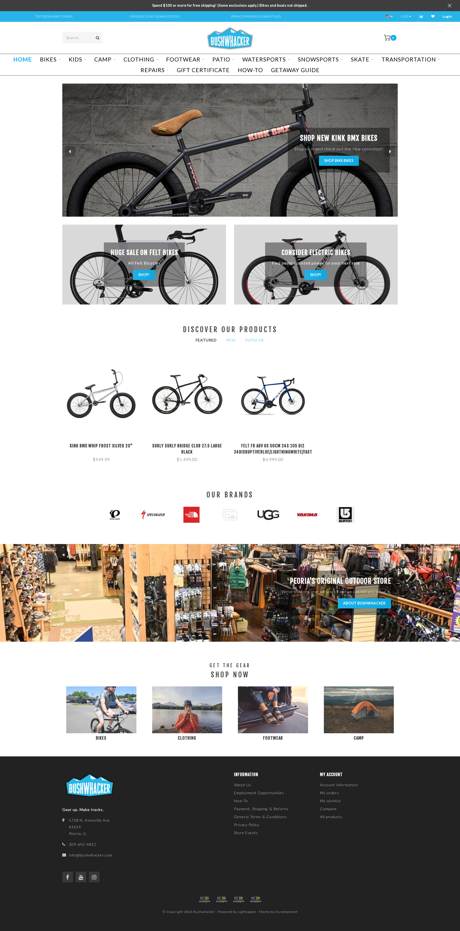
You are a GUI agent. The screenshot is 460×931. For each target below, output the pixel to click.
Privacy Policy (247, 824)
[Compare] (421, 16)
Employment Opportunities (259, 792)
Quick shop (103, 444)
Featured (206, 340)
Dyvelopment (287, 912)
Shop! (144, 275)
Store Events (246, 832)
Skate (360, 59)
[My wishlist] (433, 16)
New (231, 340)
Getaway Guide (295, 70)
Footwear (183, 59)
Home (22, 59)
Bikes (48, 59)
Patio (221, 59)
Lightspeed (247, 912)
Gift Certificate (203, 70)
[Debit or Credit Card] (204, 900)
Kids (75, 59)
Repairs (153, 70)
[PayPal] (221, 900)
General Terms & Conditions (260, 816)
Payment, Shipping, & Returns (261, 808)
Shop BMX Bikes (339, 161)
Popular (254, 340)
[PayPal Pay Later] (238, 900)
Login (447, 16)
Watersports (264, 59)
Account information (339, 784)
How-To (250, 70)
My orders (329, 792)
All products (331, 816)
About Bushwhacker (364, 603)
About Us (242, 784)
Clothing (139, 59)
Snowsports (318, 59)
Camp (103, 59)
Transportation (408, 59)
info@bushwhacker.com (90, 855)
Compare (328, 808)
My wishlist (330, 800)
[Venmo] (255, 900)
